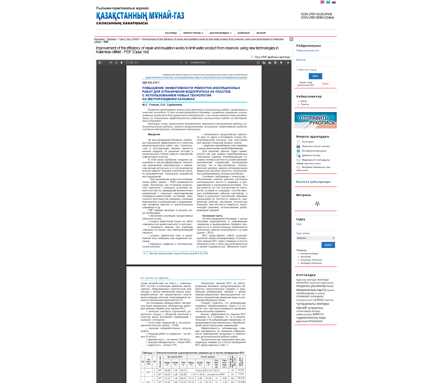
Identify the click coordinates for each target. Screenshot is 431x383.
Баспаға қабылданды (313, 181)
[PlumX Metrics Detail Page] (317, 203)
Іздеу (299, 224)
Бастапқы (171, 33)
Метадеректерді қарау (314, 150)
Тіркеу (325, 83)
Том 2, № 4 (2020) (129, 39)
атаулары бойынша (311, 259)
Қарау (304, 101)
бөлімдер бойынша (311, 263)
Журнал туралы (192, 33)
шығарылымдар (309, 253)
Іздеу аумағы (303, 233)
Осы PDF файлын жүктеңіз (272, 57)
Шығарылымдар (219, 33)
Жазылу (261, 33)
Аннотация (308, 141)
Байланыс (244, 33)
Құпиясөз (301, 59)
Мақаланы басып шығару (316, 146)
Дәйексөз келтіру (311, 155)
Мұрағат (112, 39)
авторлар (306, 256)
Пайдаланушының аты (307, 50)
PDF (106, 41)
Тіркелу (305, 104)
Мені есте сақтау (308, 69)
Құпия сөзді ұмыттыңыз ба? (305, 83)
